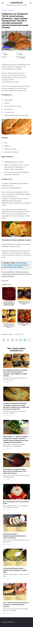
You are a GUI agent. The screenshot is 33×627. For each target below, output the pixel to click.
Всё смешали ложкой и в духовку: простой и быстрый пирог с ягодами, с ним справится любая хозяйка (15, 373)
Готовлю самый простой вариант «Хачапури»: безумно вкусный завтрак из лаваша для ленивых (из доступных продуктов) (16, 406)
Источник (5, 280)
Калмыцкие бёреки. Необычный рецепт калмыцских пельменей (16, 274)
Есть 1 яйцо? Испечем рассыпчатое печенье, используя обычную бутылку (16, 604)
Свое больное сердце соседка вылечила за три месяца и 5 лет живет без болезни (15, 471)
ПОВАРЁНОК (16, 3)
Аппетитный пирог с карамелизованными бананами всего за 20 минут (14, 536)
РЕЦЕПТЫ (6, 47)
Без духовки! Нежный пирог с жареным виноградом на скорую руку (15, 570)
